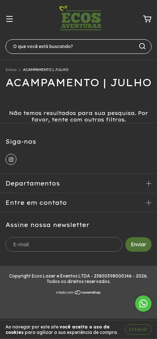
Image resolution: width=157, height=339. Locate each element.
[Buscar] (142, 46)
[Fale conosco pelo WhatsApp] (143, 303)
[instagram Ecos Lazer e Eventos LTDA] (10, 159)
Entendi (138, 329)
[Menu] (9, 19)
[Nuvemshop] (79, 293)
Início (10, 69)
